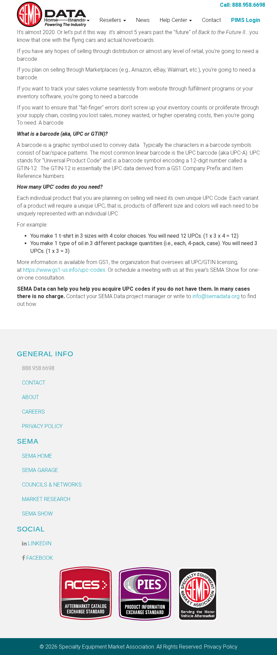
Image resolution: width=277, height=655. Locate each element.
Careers (33, 412)
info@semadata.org (216, 296)
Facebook (39, 558)
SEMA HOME (37, 456)
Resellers (111, 20)
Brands (77, 20)
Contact (211, 20)
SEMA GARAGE (40, 470)
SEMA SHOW (37, 513)
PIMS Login (245, 20)
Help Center (174, 20)
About (30, 397)
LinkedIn (39, 543)
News (143, 20)
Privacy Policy (42, 426)
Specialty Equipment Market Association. (107, 647)
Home (51, 20)
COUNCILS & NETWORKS (52, 484)
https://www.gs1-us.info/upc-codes (64, 270)
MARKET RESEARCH (46, 499)
